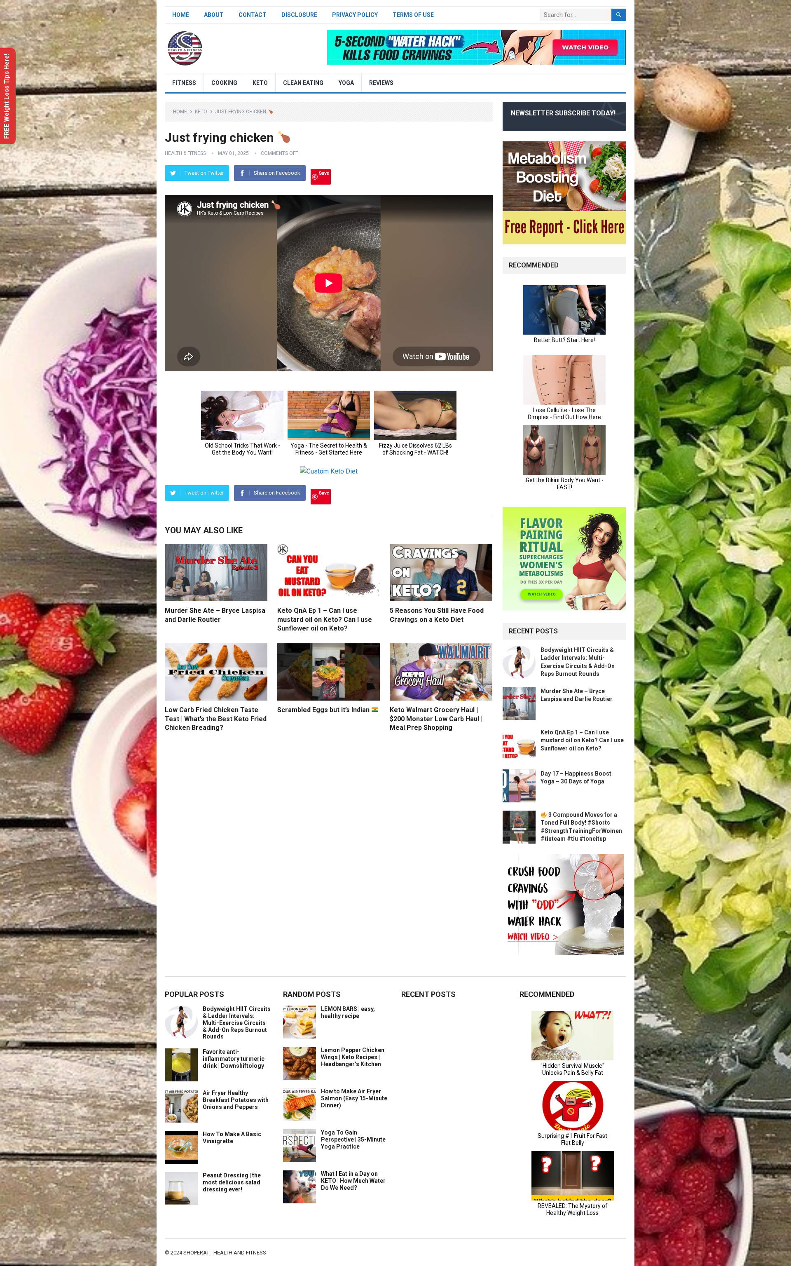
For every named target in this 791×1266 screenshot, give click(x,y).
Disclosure (299, 15)
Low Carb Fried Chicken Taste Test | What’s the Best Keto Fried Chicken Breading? (216, 718)
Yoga (346, 83)
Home (180, 15)
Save (324, 173)
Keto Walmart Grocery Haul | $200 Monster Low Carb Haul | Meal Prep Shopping (436, 718)
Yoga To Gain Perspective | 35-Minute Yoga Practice (353, 1139)
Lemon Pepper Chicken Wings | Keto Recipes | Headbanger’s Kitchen (352, 1057)
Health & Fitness (185, 153)
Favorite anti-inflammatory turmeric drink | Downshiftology (233, 1058)
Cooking (224, 83)
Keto (260, 83)
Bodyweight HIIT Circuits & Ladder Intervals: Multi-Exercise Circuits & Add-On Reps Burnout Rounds (237, 1023)
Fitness (184, 83)
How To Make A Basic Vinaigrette (232, 1137)
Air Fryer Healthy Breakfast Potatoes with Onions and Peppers (236, 1100)
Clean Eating (303, 83)
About (214, 15)
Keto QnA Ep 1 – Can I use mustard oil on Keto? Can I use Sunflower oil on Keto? (324, 619)
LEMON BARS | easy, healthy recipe (348, 1012)
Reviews (381, 83)
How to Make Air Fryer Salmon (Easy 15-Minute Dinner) (354, 1098)
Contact (253, 15)
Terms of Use (413, 15)
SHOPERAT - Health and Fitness (224, 1253)
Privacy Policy (355, 15)
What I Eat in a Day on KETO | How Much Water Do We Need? (353, 1180)
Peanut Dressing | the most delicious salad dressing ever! (232, 1182)
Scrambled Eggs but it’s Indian (324, 710)
